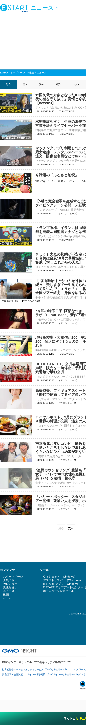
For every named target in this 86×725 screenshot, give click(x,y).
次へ (71, 528)
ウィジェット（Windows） (60, 576)
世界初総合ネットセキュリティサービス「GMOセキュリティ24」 (36, 669)
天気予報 (8, 580)
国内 (25, 84)
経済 (58, 84)
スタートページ (13, 576)
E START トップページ (12, 72)
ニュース (41, 72)
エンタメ (75, 84)
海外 (41, 84)
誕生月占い (10, 587)
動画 (6, 594)
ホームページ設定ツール (58, 590)
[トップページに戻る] (15, 8)
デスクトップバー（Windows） (62, 580)
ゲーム (7, 598)
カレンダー (10, 583)
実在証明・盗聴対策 (12, 674)
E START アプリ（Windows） (62, 583)
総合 (31, 72)
